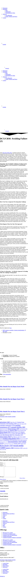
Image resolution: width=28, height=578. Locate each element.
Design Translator (21, 430)
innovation (6, 437)
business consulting (9, 330)
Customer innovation (7, 536)
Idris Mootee (7, 435)
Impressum (5, 567)
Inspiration (5, 9)
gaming (14, 433)
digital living (15, 432)
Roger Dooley (6, 445)
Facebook (9, 433)
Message (2, 476)
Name (1, 463)
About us (5, 14)
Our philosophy (8, 15)
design (13, 430)
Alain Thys (13, 422)
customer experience (7, 425)
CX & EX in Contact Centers (9, 533)
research (23, 443)
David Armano (13, 428)
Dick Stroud (5, 432)
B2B (4, 330)
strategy (10, 448)
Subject (1, 465)
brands (19, 423)
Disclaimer (5, 564)
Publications (8, 11)
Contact (4, 17)
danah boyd (4, 428)
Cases (4, 516)
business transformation (19, 330)
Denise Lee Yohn (5, 430)
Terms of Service (3, 479)
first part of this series (7, 152)
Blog (6, 10)
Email (1, 464)
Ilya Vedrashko (18, 435)
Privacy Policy (22, 478)
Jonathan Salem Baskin (11, 438)
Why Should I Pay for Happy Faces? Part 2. (12, 411)
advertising (5, 422)
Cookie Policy (6, 563)
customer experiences (10, 426)
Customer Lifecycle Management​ (10, 535)
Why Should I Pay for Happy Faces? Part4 (12, 386)
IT (25, 330)
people (17, 443)
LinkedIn (2, 491)
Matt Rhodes (16, 440)
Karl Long (22, 438)
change (23, 423)
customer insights (18, 427)
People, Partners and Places (11, 16)
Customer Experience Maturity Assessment (12, 537)
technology (18, 448)
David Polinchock (23, 428)
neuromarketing (15, 441)
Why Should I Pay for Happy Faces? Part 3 (12, 399)
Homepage (5, 8)
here (10, 328)
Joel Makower (16, 436)
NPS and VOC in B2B (8, 532)
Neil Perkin (5, 441)
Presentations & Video (10, 12)
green (20, 433)
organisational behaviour (9, 443)
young (4, 449)
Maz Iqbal (5, 331)
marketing (8, 440)
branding (13, 423)
